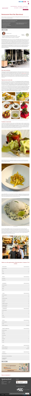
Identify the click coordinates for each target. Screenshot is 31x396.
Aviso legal (3, 394)
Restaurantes (20, 6)
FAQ (9, 382)
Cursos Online (25, 9)
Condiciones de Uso (7, 394)
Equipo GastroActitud (4, 381)
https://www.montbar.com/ (12, 21)
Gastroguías (25, 6)
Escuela (9, 381)
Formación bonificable (4, 383)
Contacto (3, 382)
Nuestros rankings (14, 6)
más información (22, 393)
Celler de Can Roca (24, 73)
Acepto (27, 393)
